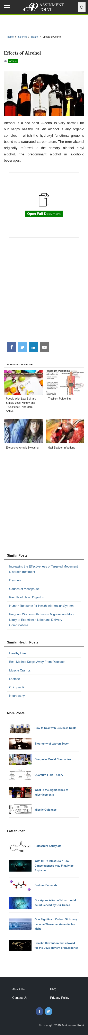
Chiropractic (17, 687)
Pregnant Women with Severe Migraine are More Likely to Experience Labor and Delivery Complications (41, 619)
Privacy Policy (59, 997)
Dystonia (15, 580)
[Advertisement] (44, 292)
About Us (18, 989)
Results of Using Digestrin (26, 597)
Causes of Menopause (24, 589)
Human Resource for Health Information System (41, 605)
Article (13, 61)
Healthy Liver (18, 653)
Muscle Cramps (20, 670)
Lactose (14, 679)
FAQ (53, 989)
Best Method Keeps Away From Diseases (37, 661)
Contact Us (19, 997)
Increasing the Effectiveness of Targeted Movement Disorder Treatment (43, 569)
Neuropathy (17, 695)
